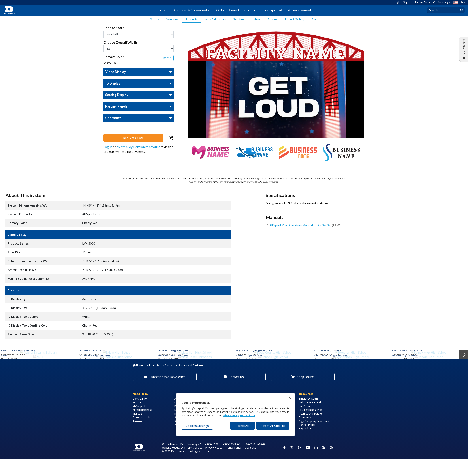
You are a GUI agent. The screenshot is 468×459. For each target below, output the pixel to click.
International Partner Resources (311, 415)
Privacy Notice (213, 447)
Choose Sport (113, 28)
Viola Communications (172, 355)
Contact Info (140, 398)
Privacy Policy (231, 415)
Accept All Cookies (273, 426)
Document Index (142, 417)
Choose (166, 58)
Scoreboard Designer (190, 365)
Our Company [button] (440, 2)
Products (154, 365)
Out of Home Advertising (236, 10)
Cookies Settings (197, 426)
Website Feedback (172, 447)
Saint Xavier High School (409, 350)
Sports (160, 10)
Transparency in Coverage (240, 447)
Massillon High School (172, 350)
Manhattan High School (330, 355)
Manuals (137, 413)
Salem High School (92, 350)
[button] (138, 60)
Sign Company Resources (314, 421)
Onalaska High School (94, 355)
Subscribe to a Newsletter (167, 377)
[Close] (290, 398)
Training (137, 421)
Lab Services (306, 406)
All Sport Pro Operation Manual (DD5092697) (300, 225)
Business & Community (191, 10)
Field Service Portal (310, 402)
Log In (397, 2)
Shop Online (305, 377)
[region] (235, 414)
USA (461, 2)
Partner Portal (422, 2)
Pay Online (305, 428)
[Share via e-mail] (171, 138)
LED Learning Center (311, 409)
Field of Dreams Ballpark (18, 350)
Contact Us (236, 377)
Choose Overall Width (120, 42)
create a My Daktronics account (138, 147)
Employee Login (308, 398)
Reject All (242, 426)
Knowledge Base (142, 409)
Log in (107, 147)
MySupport (139, 406)
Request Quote (133, 138)
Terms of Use (194, 447)
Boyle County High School (253, 350)
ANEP (5, 355)
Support (407, 2)
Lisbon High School (248, 355)
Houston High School (328, 350)
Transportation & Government (287, 10)
